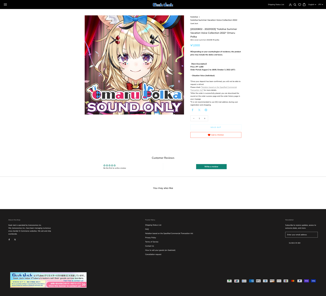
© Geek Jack (14, 289)
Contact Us (149, 246)
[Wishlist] (299, 4)
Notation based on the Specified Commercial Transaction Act (169, 233)
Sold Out (216, 127)
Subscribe (295, 243)
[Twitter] (199, 110)
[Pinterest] (206, 110)
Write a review (211, 166)
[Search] (295, 4)
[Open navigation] (5, 4)
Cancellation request (153, 254)
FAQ (147, 229)
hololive (194, 17)
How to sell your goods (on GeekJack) (160, 250)
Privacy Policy (150, 237)
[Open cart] (304, 4)
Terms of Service (151, 242)
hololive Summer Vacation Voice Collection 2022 (213, 20)
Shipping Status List (276, 4)
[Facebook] (192, 110)
